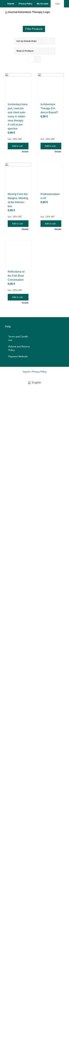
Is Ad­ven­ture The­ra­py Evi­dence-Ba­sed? (49, 108)
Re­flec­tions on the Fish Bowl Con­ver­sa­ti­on (16, 275)
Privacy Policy (39, 371)
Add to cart (17, 146)
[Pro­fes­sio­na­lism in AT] (51, 176)
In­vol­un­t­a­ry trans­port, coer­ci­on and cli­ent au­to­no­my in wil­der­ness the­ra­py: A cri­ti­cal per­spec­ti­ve (18, 116)
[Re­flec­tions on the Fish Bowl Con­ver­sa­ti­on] (18, 253)
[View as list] (37, 59)
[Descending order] (52, 41)
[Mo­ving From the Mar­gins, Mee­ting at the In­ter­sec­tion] (18, 176)
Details (25, 151)
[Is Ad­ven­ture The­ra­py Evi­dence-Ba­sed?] (51, 86)
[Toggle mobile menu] (62, 12)
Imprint (26, 371)
